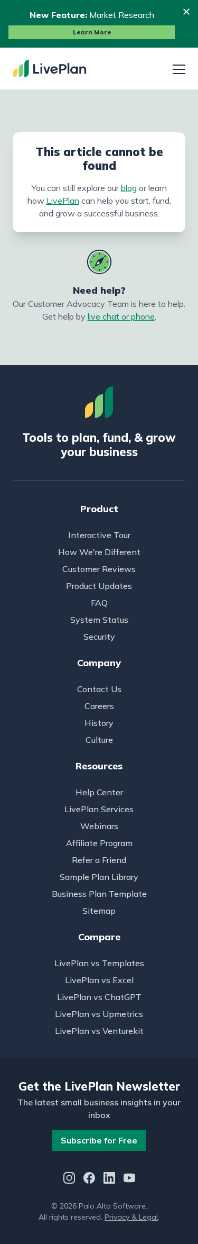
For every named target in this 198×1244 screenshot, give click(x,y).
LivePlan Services (99, 809)
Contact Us (99, 689)
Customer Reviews (99, 569)
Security (99, 636)
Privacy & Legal (131, 1217)
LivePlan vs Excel (99, 980)
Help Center (99, 792)
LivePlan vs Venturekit (99, 1030)
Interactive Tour (99, 535)
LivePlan (62, 200)
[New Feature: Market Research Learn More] (99, 24)
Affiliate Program (99, 843)
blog (129, 188)
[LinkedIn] (109, 1179)
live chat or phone (121, 316)
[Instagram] (69, 1179)
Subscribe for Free (99, 1140)
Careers (99, 706)
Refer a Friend (99, 860)
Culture (99, 739)
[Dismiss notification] (186, 11)
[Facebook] (89, 1179)
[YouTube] (129, 1179)
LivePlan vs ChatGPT (99, 997)
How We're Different (99, 552)
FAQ (99, 602)
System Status (99, 619)
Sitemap (99, 910)
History (99, 723)
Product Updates (99, 585)
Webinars (99, 826)
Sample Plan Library (99, 876)
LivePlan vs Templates (99, 963)
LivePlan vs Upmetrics (99, 1014)
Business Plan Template (99, 893)
